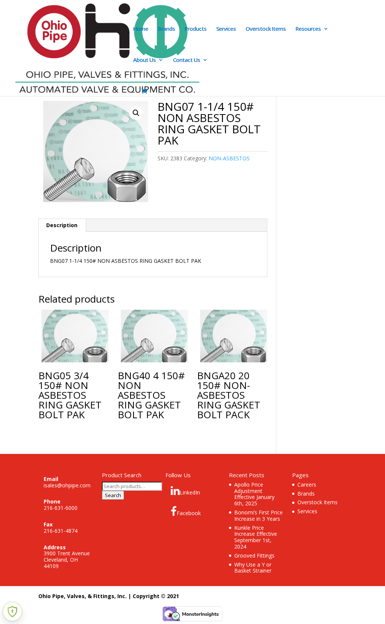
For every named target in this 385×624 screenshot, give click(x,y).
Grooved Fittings (254, 555)
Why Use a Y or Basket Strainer (252, 567)
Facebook (189, 513)
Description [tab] (61, 225)
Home (140, 29)
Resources (308, 29)
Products (195, 29)
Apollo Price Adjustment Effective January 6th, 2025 (254, 494)
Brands (166, 29)
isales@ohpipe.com (67, 485)
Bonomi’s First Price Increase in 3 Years (258, 515)
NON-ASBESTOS (229, 158)
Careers (306, 484)
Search (113, 495)
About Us (144, 60)
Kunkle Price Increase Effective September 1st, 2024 (255, 537)
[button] (136, 113)
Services (226, 29)
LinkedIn (190, 492)
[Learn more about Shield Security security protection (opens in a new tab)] (12, 612)
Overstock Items (266, 29)
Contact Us (186, 60)
